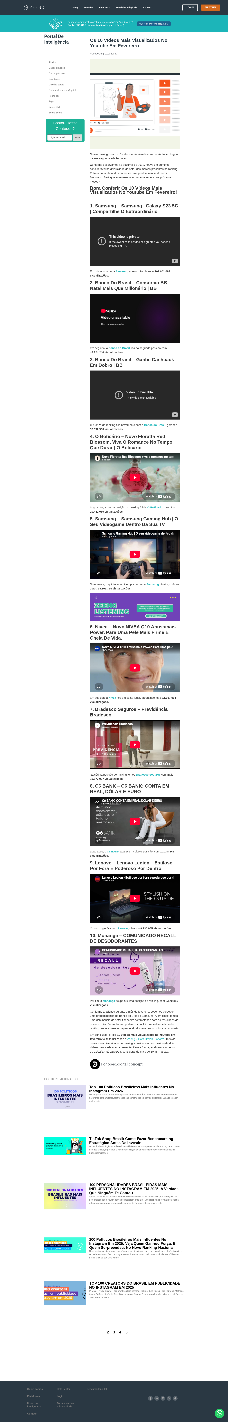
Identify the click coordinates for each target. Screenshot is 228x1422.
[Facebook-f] (150, 1398)
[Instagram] (163, 1398)
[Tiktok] (175, 1398)
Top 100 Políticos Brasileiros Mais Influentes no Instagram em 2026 (131, 1089)
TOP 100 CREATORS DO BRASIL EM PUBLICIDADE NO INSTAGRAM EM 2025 (134, 1285)
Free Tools (104, 7)
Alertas (52, 62)
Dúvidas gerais (56, 84)
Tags (51, 101)
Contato (147, 7)
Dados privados (57, 67)
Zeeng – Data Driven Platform (145, 1039)
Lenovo (123, 928)
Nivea (112, 697)
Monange (109, 1000)
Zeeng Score (55, 112)
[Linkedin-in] (156, 1398)
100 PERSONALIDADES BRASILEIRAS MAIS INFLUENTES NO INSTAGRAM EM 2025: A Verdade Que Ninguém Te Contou (134, 1189)
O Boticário (154, 507)
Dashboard (54, 79)
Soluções (88, 7)
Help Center (63, 1389)
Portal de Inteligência (126, 7)
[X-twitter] (169, 1398)
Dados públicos (57, 73)
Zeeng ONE (54, 107)
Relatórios (54, 95)
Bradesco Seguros (148, 774)
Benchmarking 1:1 (97, 1389)
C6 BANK (113, 851)
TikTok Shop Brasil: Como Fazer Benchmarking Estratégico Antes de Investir (131, 1141)
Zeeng (75, 7)
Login (60, 1396)
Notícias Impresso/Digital (62, 90)
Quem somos (35, 1389)
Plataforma (33, 1396)
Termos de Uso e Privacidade (65, 1405)
